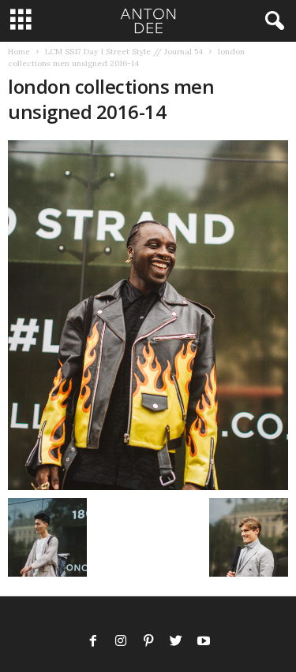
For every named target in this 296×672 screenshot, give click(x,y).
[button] (271, 21)
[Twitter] (176, 642)
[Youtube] (203, 642)
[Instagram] (120, 642)
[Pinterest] (148, 642)
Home (19, 51)
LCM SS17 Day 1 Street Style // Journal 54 (124, 51)
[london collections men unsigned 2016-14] (148, 315)
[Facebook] (93, 642)
